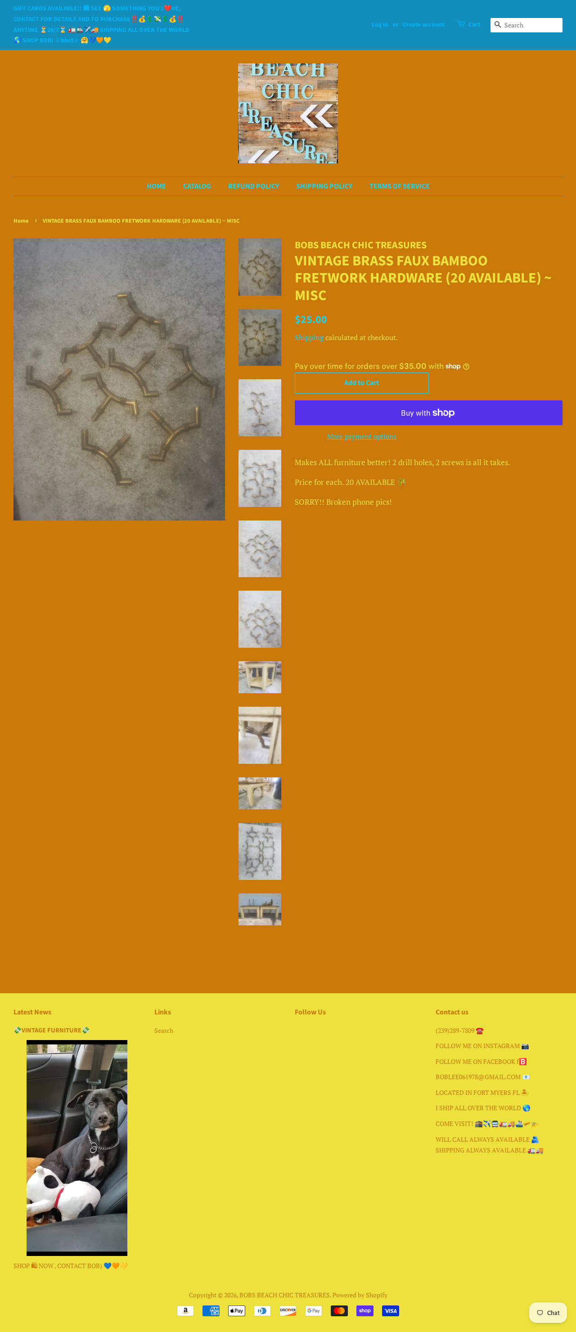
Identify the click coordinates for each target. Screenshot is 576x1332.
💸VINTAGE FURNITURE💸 (52, 1030)
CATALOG (197, 186)
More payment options (361, 436)
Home (21, 221)
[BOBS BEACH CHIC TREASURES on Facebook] (300, 1032)
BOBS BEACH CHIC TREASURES (284, 1295)
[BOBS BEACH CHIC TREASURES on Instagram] (316, 1032)
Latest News (32, 1012)
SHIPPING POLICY (324, 186)
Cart (474, 24)
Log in (380, 24)
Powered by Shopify (360, 1295)
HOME (156, 186)
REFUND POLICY (253, 186)
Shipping (309, 337)
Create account (424, 24)
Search (163, 1030)
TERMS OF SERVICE (399, 186)
